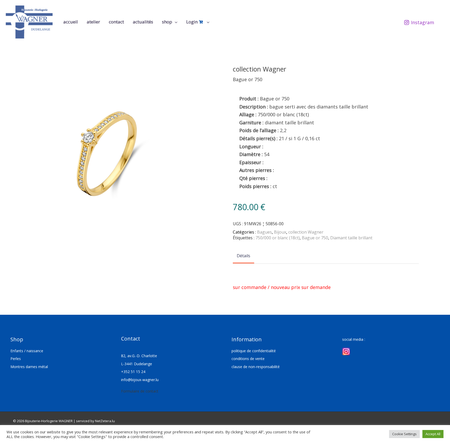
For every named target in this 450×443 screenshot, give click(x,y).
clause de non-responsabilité (256, 366)
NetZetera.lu (105, 421)
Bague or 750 (315, 238)
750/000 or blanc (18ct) (277, 238)
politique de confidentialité (254, 350)
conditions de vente (248, 358)
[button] (174, 21)
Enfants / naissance (26, 350)
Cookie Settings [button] (404, 434)
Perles (15, 358)
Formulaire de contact (139, 391)
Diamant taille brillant (351, 238)
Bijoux (280, 232)
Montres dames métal (29, 366)
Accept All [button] (433, 434)
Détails (243, 256)
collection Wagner (305, 232)
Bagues (264, 232)
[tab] (243, 256)
